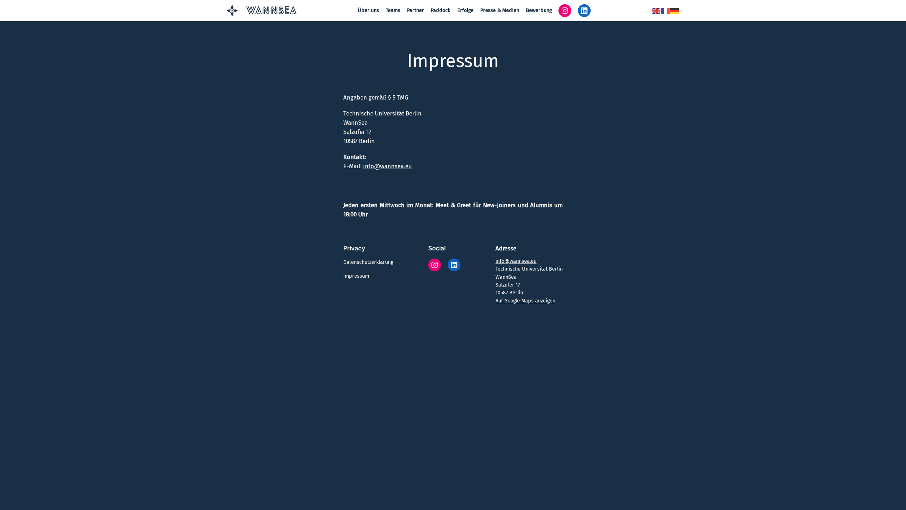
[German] (675, 10)
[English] (656, 10)
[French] (665, 10)
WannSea (271, 11)
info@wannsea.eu (387, 166)
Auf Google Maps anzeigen (525, 301)
